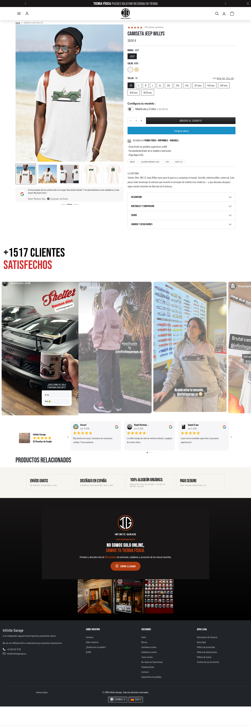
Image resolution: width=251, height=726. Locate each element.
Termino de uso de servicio (208, 661)
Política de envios (204, 657)
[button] (19, 13)
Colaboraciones (147, 666)
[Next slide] (230, 467)
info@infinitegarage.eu (16, 653)
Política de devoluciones (207, 652)
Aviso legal (201, 642)
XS (131, 85)
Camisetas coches (148, 647)
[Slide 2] (69, 204)
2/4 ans (197, 85)
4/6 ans (210, 85)
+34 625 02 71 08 (14, 649)
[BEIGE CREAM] (136, 69)
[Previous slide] (21, 467)
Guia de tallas (225, 78)
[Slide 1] (63, 204)
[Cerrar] (247, 3)
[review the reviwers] (116, 426)
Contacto (89, 637)
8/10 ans (134, 92)
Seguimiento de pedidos (151, 676)
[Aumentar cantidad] (141, 120)
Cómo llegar (128, 566)
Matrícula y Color (151, 109)
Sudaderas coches (149, 652)
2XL (168, 85)
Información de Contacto (207, 637)
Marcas (144, 642)
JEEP (132, 56)
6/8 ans (223, 85)
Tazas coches (147, 657)
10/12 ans (147, 92)
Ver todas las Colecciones (152, 661)
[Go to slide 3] (152, 452)
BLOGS (88, 652)
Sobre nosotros (92, 642)
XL (160, 85)
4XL (187, 85)
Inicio (18, 22)
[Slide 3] (75, 204)
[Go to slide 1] (147, 452)
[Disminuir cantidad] (131, 120)
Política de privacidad (206, 647)
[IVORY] (130, 69)
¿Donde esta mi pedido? (96, 647)
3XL (177, 85)
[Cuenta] (27, 13)
